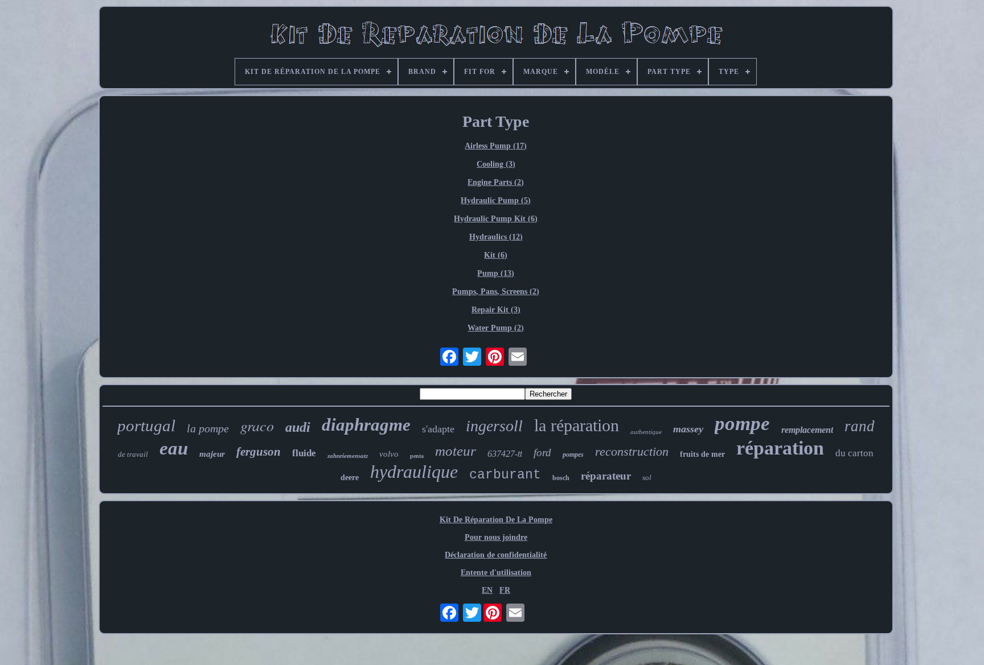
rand (859, 426)
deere (350, 477)
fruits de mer (702, 454)
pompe (742, 423)
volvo (389, 454)
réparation (780, 448)
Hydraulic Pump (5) (496, 200)
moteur (455, 451)
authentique (646, 431)
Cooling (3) (496, 164)
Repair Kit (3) (496, 309)
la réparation (576, 425)
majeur (212, 454)
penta (417, 456)
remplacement (807, 430)
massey (688, 429)
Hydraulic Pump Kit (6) (496, 218)
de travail (133, 454)
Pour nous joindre (496, 537)
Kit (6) (495, 255)
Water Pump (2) (496, 328)
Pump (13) (495, 273)
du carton (854, 453)
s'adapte (438, 429)
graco (257, 425)
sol (646, 477)
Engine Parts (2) (496, 182)
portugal (146, 425)
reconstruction (632, 451)
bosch (560, 478)
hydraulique (414, 471)
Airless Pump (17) (496, 146)
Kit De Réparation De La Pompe (496, 519)
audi (297, 427)
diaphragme (366, 425)
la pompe (208, 428)
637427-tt (504, 454)
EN (487, 590)
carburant (505, 475)
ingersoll (494, 426)
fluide (304, 453)
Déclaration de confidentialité (496, 555)
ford (542, 453)
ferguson (258, 452)
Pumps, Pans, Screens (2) (495, 291)
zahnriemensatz (347, 455)
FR (504, 590)
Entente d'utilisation (496, 572)
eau (173, 448)
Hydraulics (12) (496, 237)
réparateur (606, 476)
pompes (573, 455)
